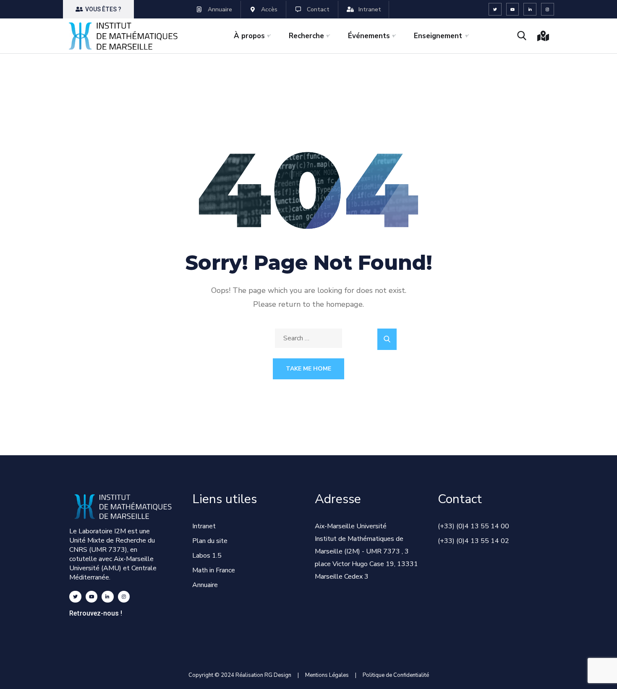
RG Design (281, 675)
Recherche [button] (306, 36)
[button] (98, 9)
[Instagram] (547, 9)
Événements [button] (369, 36)
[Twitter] (495, 9)
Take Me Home (308, 369)
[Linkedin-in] (529, 9)
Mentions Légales (327, 675)
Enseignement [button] (438, 36)
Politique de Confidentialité (396, 675)
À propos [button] (249, 36)
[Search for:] (308, 338)
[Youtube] (512, 9)
